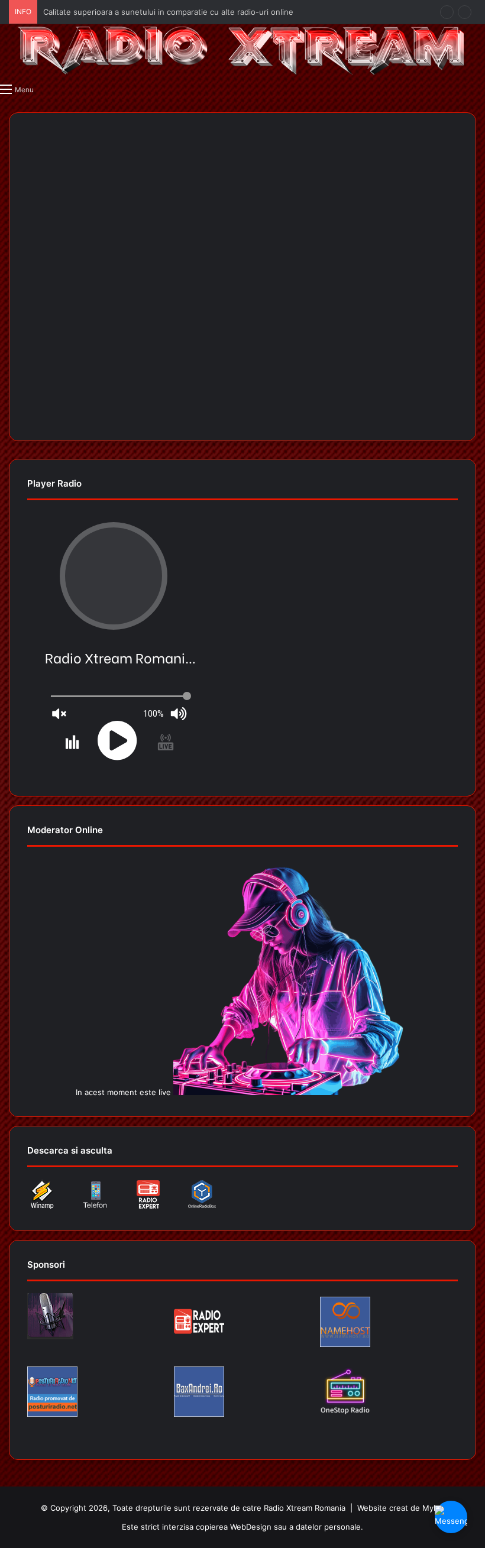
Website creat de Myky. (400, 1508)
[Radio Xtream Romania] (242, 50)
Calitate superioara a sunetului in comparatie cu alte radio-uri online (168, 12)
